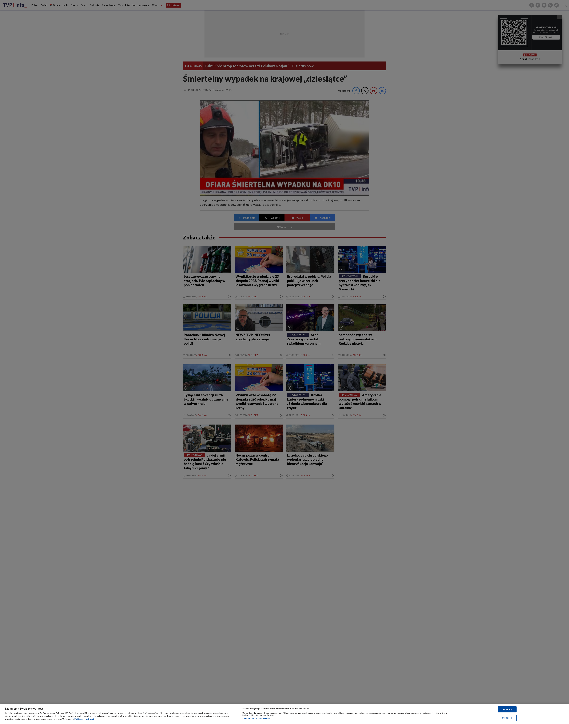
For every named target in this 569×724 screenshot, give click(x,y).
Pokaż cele (507, 718)
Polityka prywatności (84, 719)
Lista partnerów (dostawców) (256, 718)
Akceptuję (507, 709)
